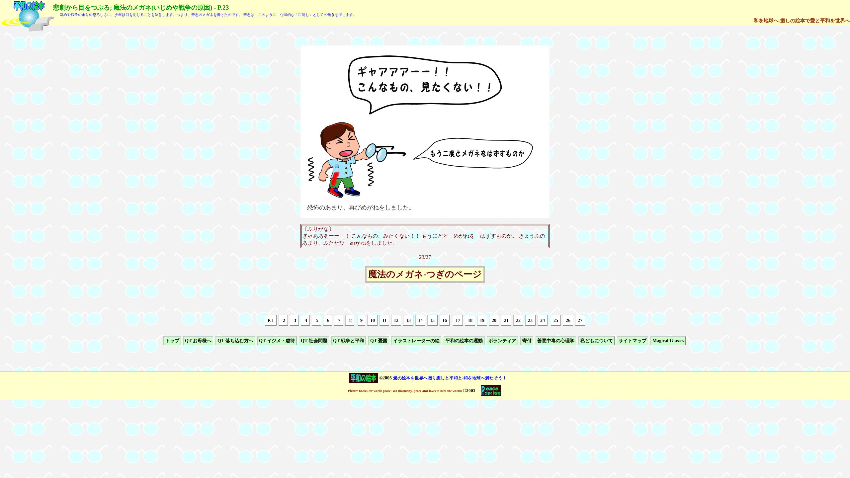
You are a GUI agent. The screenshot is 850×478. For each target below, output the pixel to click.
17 (458, 320)
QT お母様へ (198, 340)
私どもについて (596, 340)
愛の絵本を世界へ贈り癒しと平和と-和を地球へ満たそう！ (450, 377)
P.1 (271, 320)
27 (580, 320)
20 (494, 320)
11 (384, 320)
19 (482, 320)
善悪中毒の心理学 (555, 340)
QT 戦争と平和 (348, 340)
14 (420, 320)
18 (470, 320)
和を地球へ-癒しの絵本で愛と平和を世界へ (802, 20)
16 (444, 320)
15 (432, 320)
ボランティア (502, 340)
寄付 (527, 340)
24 (542, 320)
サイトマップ (632, 340)
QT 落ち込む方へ (235, 340)
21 (506, 320)
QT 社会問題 (314, 340)
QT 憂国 (378, 340)
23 (530, 320)
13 (408, 320)
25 (555, 320)
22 (518, 320)
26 (568, 320)
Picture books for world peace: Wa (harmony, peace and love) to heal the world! (405, 391)
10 (372, 320)
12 (396, 320)
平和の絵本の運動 (464, 340)
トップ (172, 340)
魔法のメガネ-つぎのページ (425, 274)
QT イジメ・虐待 (277, 340)
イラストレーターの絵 (416, 340)
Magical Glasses (668, 340)
